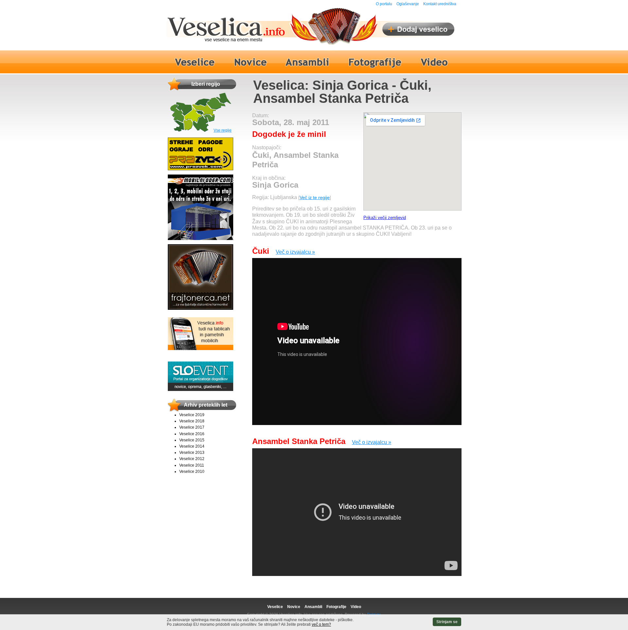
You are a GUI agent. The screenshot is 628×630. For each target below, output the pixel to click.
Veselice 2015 (191, 440)
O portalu (384, 4)
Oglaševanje (407, 4)
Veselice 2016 (191, 434)
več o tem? (321, 624)
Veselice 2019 (191, 415)
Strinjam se (447, 622)
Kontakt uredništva (439, 4)
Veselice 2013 (191, 452)
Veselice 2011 (191, 465)
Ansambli (313, 606)
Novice (293, 606)
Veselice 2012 (191, 458)
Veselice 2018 (191, 421)
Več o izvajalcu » (295, 252)
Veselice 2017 (191, 427)
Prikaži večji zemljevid (384, 217)
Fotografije (336, 606)
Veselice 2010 (191, 471)
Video (356, 606)
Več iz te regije (315, 197)
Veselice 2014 (191, 446)
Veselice (275, 606)
